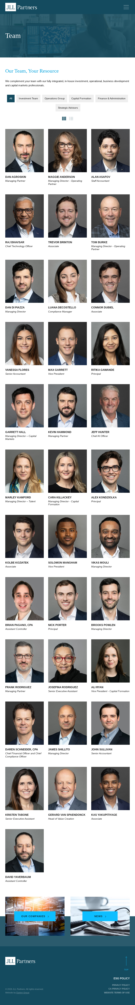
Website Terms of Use (117, 992)
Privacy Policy (121, 985)
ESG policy (122, 978)
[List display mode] (71, 118)
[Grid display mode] (64, 118)
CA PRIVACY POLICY (119, 989)
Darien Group (22, 992)
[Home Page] (21, 7)
